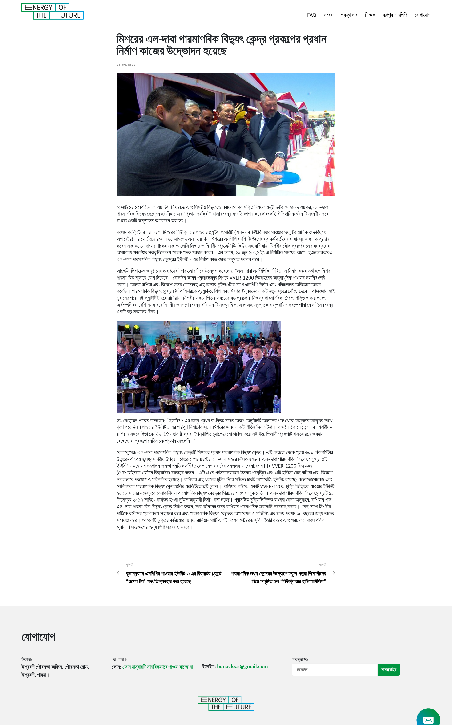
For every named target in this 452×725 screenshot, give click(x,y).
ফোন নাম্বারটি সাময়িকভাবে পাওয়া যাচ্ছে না (157, 667)
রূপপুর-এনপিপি (395, 15)
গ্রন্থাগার (349, 15)
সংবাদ (329, 15)
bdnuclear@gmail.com (242, 667)
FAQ (311, 15)
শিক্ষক (370, 15)
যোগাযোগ (423, 15)
